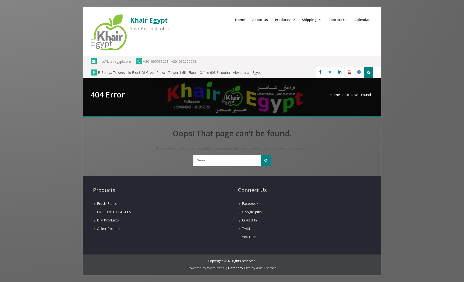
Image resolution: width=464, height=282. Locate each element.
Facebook (250, 203)
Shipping (309, 19)
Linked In (249, 220)
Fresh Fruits (107, 203)
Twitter (248, 228)
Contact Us (337, 19)
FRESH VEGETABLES (114, 212)
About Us (260, 19)
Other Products (110, 228)
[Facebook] (320, 72)
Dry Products (108, 220)
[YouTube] (349, 72)
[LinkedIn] (339, 72)
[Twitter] (330, 72)
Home (240, 19)
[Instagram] (359, 72)
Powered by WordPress (206, 268)
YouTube (249, 236)
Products (282, 19)
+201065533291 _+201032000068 (169, 61)
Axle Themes (266, 268)
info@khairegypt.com (114, 61)
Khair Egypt (149, 20)
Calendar (362, 19)
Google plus (252, 212)
